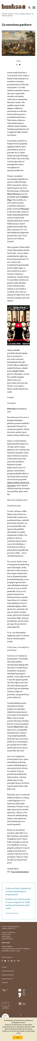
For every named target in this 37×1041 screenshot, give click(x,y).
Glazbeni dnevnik (25, 14)
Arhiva (17, 14)
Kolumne (11, 14)
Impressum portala (7, 975)
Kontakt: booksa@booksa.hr (11, 926)
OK (18, 1037)
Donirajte (5, 982)
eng (18, 961)
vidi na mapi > (6, 942)
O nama (4, 967)
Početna (4, 14)
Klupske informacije (8, 971)
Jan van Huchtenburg (20, 872)
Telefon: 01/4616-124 (8, 928)
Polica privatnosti (7, 979)
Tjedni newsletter (7, 957)
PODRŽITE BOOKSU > (12, 913)
